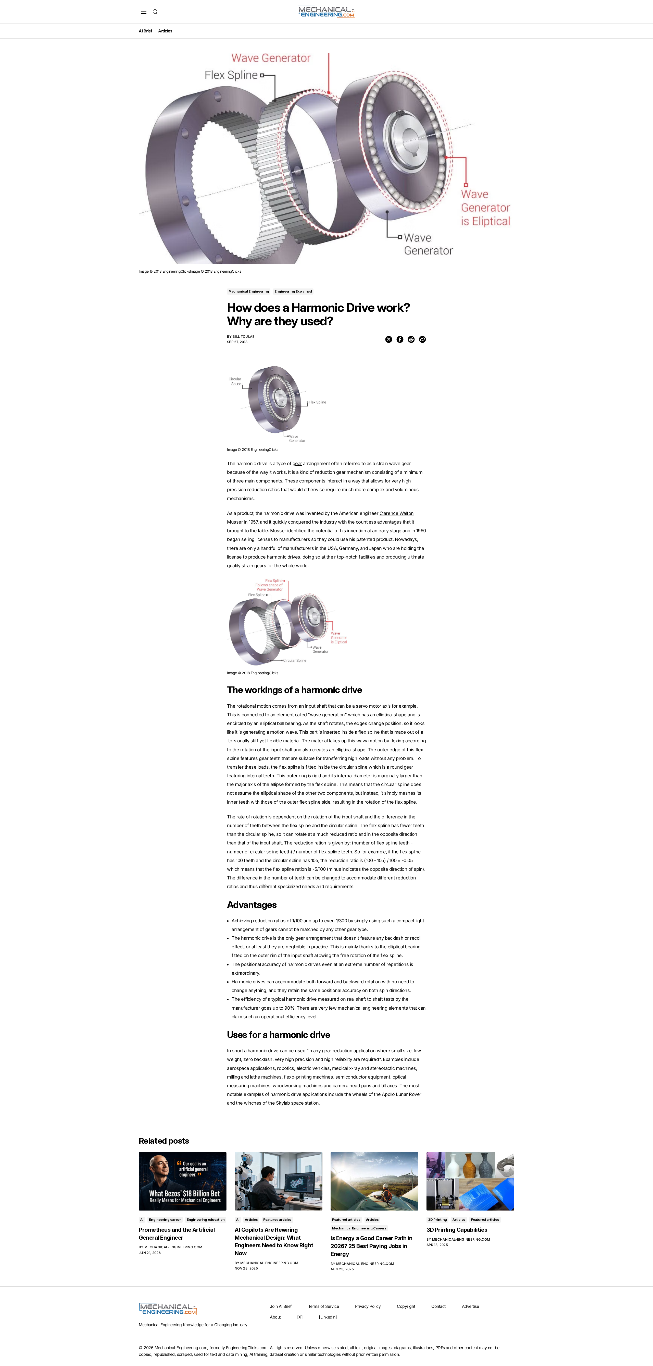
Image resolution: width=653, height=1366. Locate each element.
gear (297, 463)
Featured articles (277, 1219)
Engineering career (165, 1219)
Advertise (470, 1306)
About (275, 1317)
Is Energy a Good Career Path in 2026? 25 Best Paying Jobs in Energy (371, 1246)
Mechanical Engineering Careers (359, 1228)
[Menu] (144, 12)
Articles (165, 30)
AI (141, 1219)
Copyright (406, 1306)
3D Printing (437, 1219)
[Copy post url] (422, 339)
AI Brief (145, 30)
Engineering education (206, 1219)
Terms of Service (323, 1306)
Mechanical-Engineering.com (173, 1247)
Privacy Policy (368, 1306)
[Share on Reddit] (411, 339)
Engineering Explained (293, 291)
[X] (300, 1317)
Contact (438, 1306)
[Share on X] (388, 339)
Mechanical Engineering (249, 291)
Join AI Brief (281, 1306)
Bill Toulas (244, 336)
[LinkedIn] (328, 1317)
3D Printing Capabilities (456, 1229)
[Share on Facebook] (400, 339)
